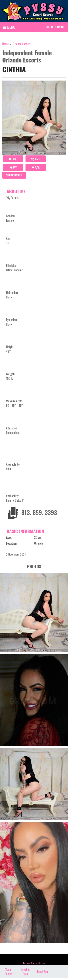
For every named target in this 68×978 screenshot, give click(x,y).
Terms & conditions (34, 963)
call (37, 159)
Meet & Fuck (25, 971)
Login (49, 27)
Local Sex (42, 971)
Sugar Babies (14, 175)
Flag (36, 167)
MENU (10, 27)
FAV (14, 167)
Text (15, 159)
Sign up (59, 27)
